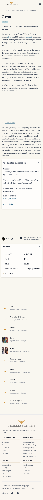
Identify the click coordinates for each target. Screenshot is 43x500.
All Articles (5, 448)
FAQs (3, 473)
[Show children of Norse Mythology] (25, 10)
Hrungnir (29, 37)
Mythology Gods (28, 453)
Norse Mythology (17, 10)
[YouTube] (18, 493)
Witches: (6, 246)
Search (4, 450)
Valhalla (33, 10)
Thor (9, 37)
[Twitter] (12, 493)
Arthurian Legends (29, 450)
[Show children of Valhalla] (37, 10)
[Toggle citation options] (20, 238)
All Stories (5, 442)
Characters (5, 445)
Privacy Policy (7, 488)
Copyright (25, 486)
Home (4, 10)
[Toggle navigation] (39, 3)
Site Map (5, 453)
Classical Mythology (29, 445)
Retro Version (6, 476)
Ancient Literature (29, 456)
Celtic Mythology (28, 448)
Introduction (6, 465)
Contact (31, 488)
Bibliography (6, 471)
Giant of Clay (10, 123)
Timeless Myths (28, 465)
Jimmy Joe (11, 239)
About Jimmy (6, 468)
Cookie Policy (20, 488)
